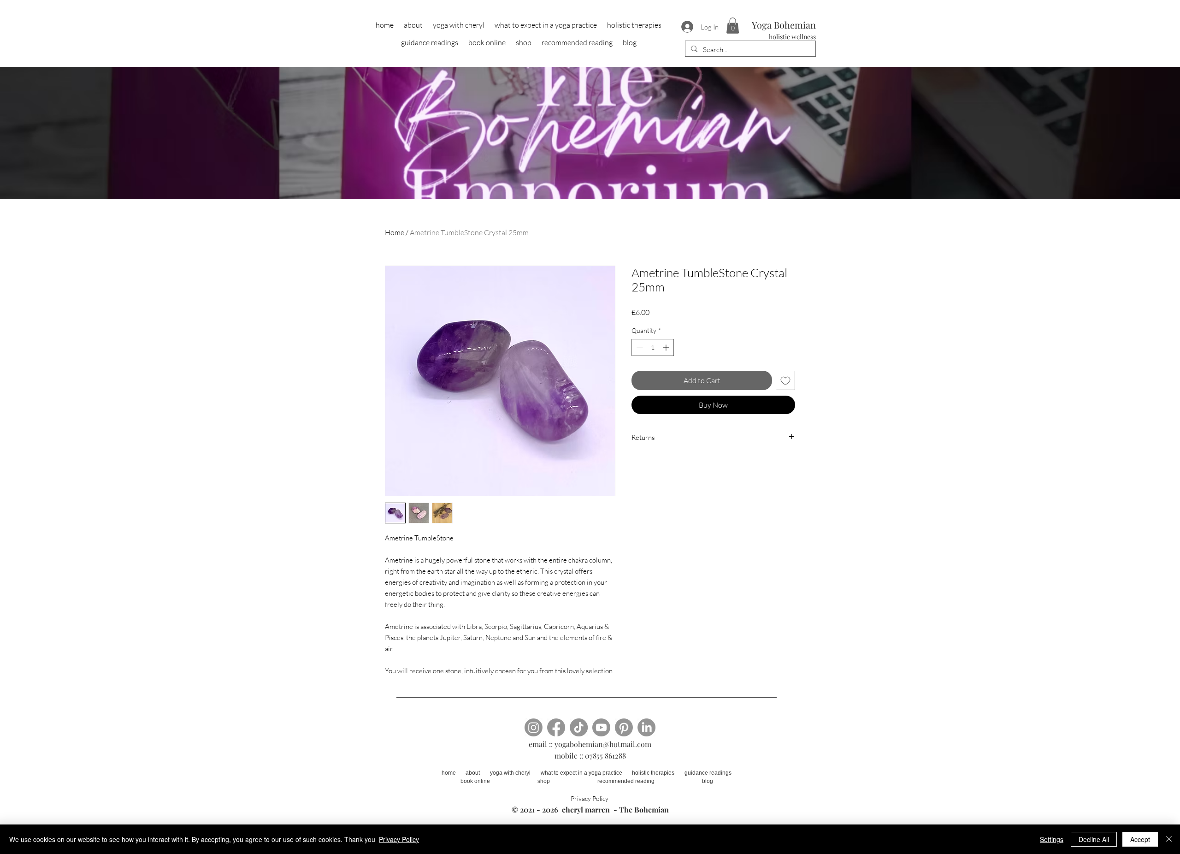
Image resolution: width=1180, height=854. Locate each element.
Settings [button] (1051, 839)
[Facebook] (556, 727)
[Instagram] (534, 727)
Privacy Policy (399, 839)
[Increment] (667, 347)
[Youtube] (601, 727)
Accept (1140, 839)
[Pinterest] (624, 727)
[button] (732, 26)
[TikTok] (579, 727)
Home (394, 232)
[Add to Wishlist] (785, 380)
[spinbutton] (652, 347)
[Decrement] (638, 347)
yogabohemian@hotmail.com (603, 744)
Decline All (1094, 839)
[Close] (1168, 839)
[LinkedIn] (646, 727)
